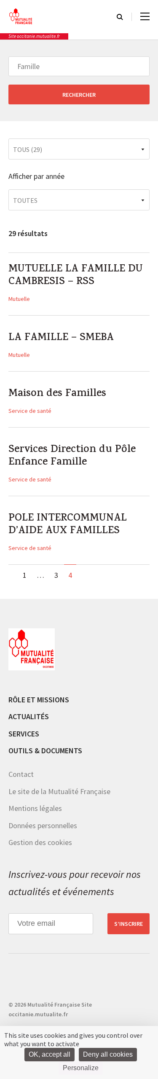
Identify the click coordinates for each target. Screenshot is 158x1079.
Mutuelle (19, 299)
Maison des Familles (57, 394)
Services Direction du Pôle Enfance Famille (72, 456)
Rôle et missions (38, 699)
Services (23, 734)
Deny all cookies (108, 1054)
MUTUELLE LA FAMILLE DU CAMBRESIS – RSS (75, 276)
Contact (21, 774)
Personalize (81, 1067)
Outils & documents (45, 750)
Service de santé (29, 411)
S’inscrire (128, 924)
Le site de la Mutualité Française (59, 791)
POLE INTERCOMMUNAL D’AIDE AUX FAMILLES (67, 525)
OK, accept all (49, 1054)
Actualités (28, 716)
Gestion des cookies (40, 842)
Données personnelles (42, 825)
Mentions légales (35, 808)
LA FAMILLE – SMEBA (61, 338)
